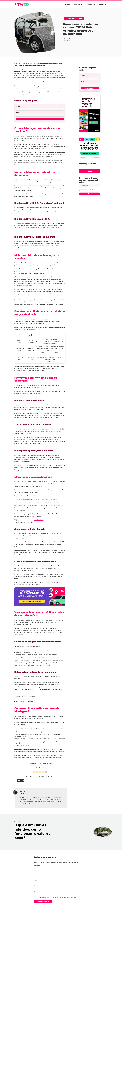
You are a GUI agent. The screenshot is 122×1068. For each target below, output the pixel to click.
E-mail (36, 886)
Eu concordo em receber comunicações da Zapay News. (89, 190)
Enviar (89, 193)
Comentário (37, 865)
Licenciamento (102, 4)
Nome (36, 880)
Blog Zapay (17, 63)
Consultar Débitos (39, 119)
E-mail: (18, 106)
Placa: (18, 112)
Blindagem (21, 780)
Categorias (67, 4)
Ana (69, 40)
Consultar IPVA (77, 4)
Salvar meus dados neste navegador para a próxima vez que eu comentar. (56, 897)
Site (35, 892)
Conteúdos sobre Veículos (74, 18)
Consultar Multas (90, 4)
